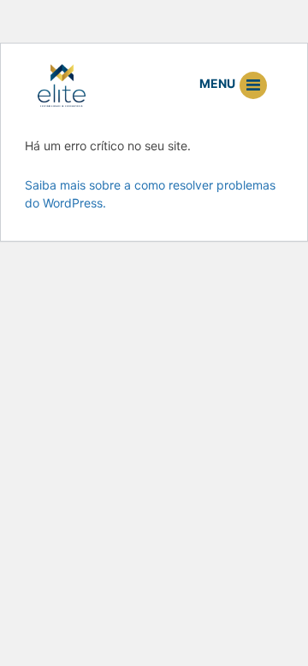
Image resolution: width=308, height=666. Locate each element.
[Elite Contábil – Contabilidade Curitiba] (62, 84)
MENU (218, 83)
